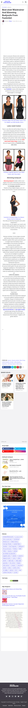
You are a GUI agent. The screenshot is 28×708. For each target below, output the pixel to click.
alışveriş (9, 7)
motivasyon (19, 565)
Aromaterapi (16, 539)
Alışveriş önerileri (15, 360)
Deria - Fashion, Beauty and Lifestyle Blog (12, 589)
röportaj (11, 570)
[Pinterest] (18, 367)
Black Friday (22, 360)
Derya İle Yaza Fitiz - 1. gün (15, 471)
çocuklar (16, 572)
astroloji (15, 551)
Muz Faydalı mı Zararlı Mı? (15, 465)
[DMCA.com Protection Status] (14, 581)
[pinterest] (15, 696)
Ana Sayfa (4, 7)
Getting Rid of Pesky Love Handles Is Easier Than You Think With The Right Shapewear (21, 386)
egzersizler (5, 563)
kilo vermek (12, 563)
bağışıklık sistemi (7, 555)
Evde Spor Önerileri (7, 543)
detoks (19, 558)
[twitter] (6, 696)
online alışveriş (17, 362)
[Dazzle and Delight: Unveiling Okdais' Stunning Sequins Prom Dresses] (7, 397)
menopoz (13, 565)
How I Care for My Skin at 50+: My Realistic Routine (14, 595)
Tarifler (4, 551)
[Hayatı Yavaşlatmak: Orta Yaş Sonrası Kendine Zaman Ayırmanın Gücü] (5, 478)
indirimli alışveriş (5, 362)
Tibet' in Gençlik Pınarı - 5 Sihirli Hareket (17, 460)
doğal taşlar (11, 560)
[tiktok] (21, 696)
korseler (11, 362)
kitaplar (18, 563)
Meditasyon (21, 546)
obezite (4, 567)
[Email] (20, 367)
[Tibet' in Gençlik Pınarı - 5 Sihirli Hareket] (5, 461)
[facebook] (9, 696)
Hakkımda (10, 705)
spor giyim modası (20, 309)
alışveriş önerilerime (8, 309)
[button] (1, 2)
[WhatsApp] (15, 367)
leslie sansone (6, 565)
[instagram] (12, 696)
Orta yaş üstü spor (7, 548)
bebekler (15, 555)
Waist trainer (19, 363)
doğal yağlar (18, 560)
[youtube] (18, 696)
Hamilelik (5, 546)
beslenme (20, 555)
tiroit (16, 570)
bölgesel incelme (7, 558)
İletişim (23, 705)
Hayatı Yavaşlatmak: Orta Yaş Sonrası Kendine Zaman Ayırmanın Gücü (17, 478)
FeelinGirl (8, 89)
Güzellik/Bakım (16, 543)
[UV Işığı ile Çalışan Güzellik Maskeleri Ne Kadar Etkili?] (7, 378)
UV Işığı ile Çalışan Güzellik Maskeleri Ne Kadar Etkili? (6, 385)
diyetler (4, 560)
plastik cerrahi (16, 567)
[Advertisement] (14, 39)
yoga (20, 570)
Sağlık (20, 548)
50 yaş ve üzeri (18, 536)
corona (14, 558)
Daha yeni (4, 441)
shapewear (4, 363)
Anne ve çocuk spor (7, 539)
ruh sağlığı (5, 570)
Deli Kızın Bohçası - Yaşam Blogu (9, 597)
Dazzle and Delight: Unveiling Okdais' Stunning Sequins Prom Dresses (7, 404)
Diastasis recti (6, 541)
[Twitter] (12, 367)
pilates (9, 567)
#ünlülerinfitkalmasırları (8, 536)
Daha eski (24, 441)
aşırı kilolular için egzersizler (9, 553)
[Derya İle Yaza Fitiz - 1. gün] (5, 472)
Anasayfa (5, 705)
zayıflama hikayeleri (7, 572)
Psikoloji (15, 548)
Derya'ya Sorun (17, 705)
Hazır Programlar (13, 546)
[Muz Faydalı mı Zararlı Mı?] (5, 467)
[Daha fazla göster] (23, 367)
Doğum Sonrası (14, 541)
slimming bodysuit (12, 363)
